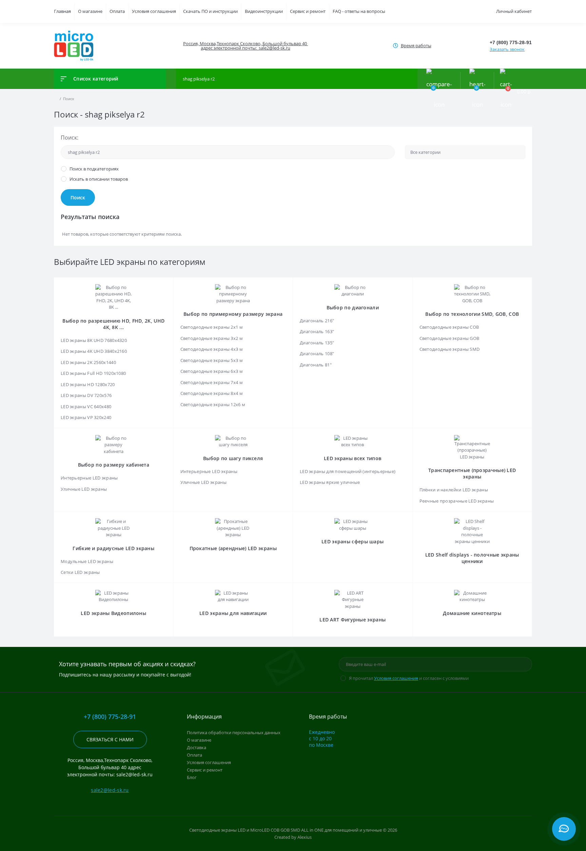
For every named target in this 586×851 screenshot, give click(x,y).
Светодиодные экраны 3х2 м (211, 338)
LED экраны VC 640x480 (86, 406)
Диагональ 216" (317, 321)
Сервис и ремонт (308, 11)
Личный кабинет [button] (514, 11)
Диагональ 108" (317, 353)
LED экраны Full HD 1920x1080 (93, 373)
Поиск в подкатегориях (94, 168)
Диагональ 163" (317, 331)
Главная (62, 11)
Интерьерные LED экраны (89, 478)
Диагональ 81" (316, 365)
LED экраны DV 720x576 (86, 395)
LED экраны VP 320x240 (86, 417)
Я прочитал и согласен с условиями (409, 678)
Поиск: (69, 137)
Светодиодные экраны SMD (449, 349)
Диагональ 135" (317, 343)
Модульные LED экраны (87, 561)
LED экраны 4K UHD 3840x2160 (94, 351)
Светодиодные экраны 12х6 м (213, 404)
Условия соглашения (154, 11)
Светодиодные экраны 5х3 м (211, 360)
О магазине (90, 11)
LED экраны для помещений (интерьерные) (347, 471)
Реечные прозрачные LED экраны (456, 501)
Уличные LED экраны (84, 489)
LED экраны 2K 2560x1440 (88, 362)
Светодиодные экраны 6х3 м (211, 371)
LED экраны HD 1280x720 (88, 384)
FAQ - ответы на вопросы (359, 11)
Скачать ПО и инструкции (210, 11)
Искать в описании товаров (99, 179)
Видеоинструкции (264, 11)
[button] (245, 46)
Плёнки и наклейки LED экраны (453, 490)
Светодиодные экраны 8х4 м (211, 393)
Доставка (196, 747)
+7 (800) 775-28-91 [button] (110, 717)
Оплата (117, 11)
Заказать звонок (507, 49)
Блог (192, 777)
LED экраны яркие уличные (330, 482)
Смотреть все (352, 404)
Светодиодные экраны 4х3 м (211, 349)
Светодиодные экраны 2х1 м (211, 327)
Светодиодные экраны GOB (449, 338)
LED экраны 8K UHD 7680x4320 (94, 340)
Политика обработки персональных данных (233, 732)
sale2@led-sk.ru (110, 790)
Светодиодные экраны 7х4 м (211, 382)
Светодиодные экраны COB (449, 327)
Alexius (304, 837)
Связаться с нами (110, 739)
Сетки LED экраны (80, 572)
